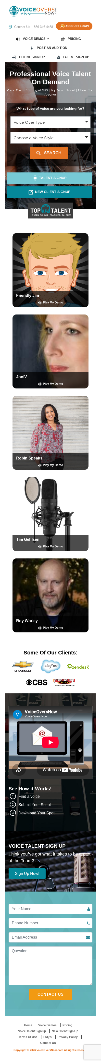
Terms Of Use (28, 1037)
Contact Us (21, 27)
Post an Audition (51, 48)
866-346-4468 (43, 27)
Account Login (77, 25)
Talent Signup (52, 178)
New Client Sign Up (65, 1031)
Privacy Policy (68, 1037)
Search (52, 152)
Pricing (74, 39)
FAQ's (47, 1037)
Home (28, 1025)
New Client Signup (52, 192)
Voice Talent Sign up (32, 1031)
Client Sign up (31, 57)
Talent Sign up (76, 57)
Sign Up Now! (27, 873)
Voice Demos (34, 39)
